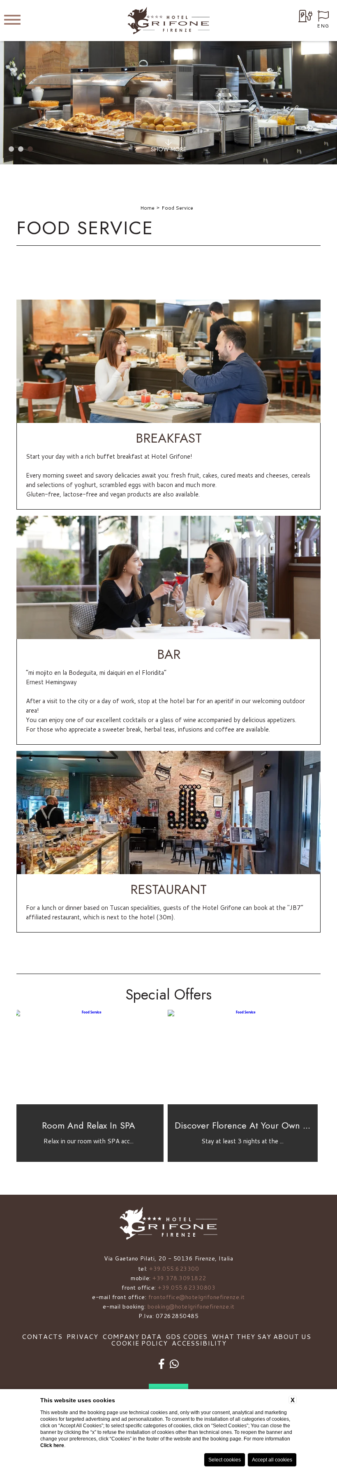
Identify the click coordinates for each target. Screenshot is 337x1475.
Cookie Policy (139, 1343)
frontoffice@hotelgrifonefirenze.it (196, 1297)
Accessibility (199, 1343)
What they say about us (261, 1336)
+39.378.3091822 (179, 1278)
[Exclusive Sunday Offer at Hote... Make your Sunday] (246, 1103)
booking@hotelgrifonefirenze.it (191, 1306)
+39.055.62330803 (186, 1287)
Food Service (177, 207)
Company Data (132, 1336)
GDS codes (187, 1336)
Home (147, 207)
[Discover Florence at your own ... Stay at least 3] (91, 1103)
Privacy (82, 1336)
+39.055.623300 (174, 1269)
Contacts (42, 1336)
